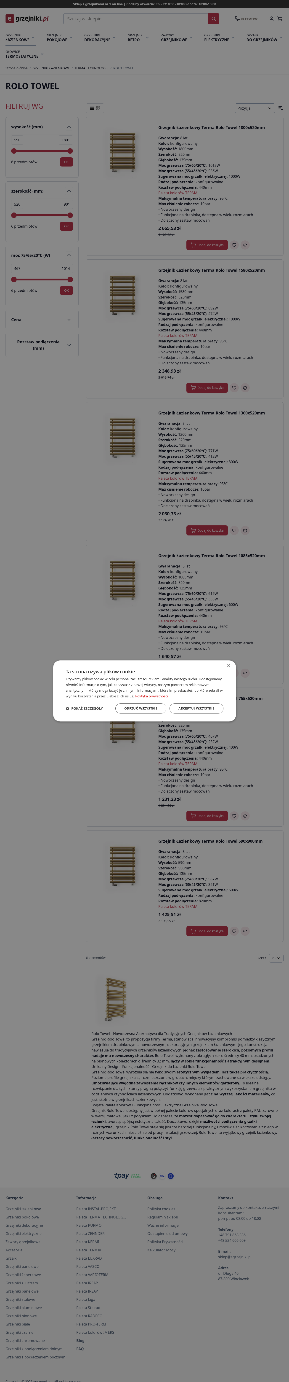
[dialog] (144, 690)
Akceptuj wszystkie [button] (196, 708)
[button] (84, 708)
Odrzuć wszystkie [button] (140, 708)
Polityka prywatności (151, 696)
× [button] (228, 665)
